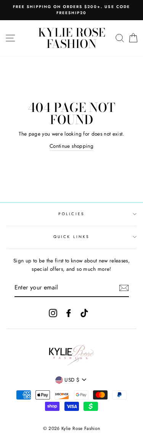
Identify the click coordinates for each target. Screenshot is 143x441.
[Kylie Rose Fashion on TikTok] (84, 312)
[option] (71, 10)
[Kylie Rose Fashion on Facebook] (68, 312)
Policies (71, 214)
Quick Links (71, 237)
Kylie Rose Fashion (71, 38)
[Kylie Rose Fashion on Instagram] (53, 312)
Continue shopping (71, 146)
